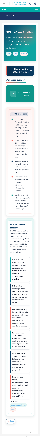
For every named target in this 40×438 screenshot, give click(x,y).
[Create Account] (35, 4)
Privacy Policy (31, 437)
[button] (20, 93)
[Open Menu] (4, 3)
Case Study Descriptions (18, 405)
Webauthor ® (22, 437)
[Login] (30, 4)
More (13, 409)
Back (12, 421)
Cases (8, 53)
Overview (24, 53)
